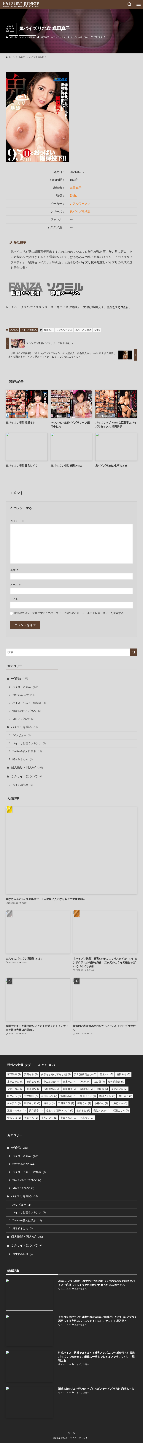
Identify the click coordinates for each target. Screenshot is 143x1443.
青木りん (69, 1081)
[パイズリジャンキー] (21, 4)
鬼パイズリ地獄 (75, 37)
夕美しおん (15, 1088)
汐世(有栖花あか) (85, 1074)
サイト (14, 599)
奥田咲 (102, 1088)
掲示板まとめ (22, 759)
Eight (86, 37)
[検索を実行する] (133, 652)
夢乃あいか (119, 1088)
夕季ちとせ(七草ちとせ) (56, 1074)
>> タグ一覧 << (46, 1065)
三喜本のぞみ (16, 1110)
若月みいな (49, 1096)
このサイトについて (26, 776)
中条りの (14, 1117)
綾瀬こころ (121, 1110)
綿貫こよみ (107, 1096)
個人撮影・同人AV (27, 767)
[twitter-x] (69, 1433)
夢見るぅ (84, 1103)
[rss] (73, 1433)
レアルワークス (58, 37)
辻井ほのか (119, 1103)
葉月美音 (35, 1110)
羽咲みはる (32, 1103)
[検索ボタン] (129, 4)
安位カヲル (101, 1110)
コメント (17, 521)
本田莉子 (125, 1096)
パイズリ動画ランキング (29, 743)
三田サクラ (66, 1103)
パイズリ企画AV (27, 37)
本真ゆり (86, 1117)
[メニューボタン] (138, 4)
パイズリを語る (24, 727)
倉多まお (83, 1110)
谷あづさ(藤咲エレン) (59, 1110)
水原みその (15, 1081)
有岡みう (123, 1074)
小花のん (101, 1103)
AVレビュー (21, 735)
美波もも (31, 1117)
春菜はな (33, 1081)
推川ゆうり (88, 1096)
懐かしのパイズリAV (26, 710)
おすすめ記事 (22, 784)
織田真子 (45, 37)
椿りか (49, 1103)
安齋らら (31, 1074)
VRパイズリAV (23, 718)
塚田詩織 (14, 1074)
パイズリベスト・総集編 (29, 702)
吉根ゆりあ (51, 1088)
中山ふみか (51, 1081)
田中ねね (14, 1096)
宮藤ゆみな (68, 1096)
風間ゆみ (86, 1088)
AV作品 (13, 37)
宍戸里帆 (31, 1096)
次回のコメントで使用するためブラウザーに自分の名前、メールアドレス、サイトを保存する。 (70, 613)
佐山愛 (99, 1081)
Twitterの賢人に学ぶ (27, 751)
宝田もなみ (68, 1117)
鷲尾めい (106, 1074)
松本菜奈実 (116, 1081)
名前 (14, 570)
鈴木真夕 (14, 1103)
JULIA (85, 1081)
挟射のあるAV (23, 694)
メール (15, 584)
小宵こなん (49, 1117)
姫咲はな (33, 1088)
